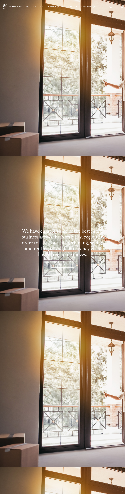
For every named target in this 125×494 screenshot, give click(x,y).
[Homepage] (16, 6)
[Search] (116, 6)
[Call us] (110, 6)
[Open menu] (122, 6)
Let (34, 6)
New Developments (55, 6)
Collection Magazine (90, 6)
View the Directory (62, 264)
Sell (41, 6)
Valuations (72, 6)
